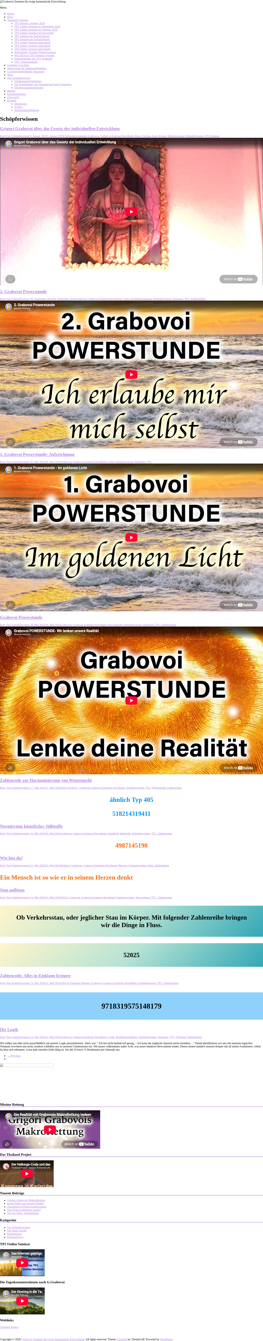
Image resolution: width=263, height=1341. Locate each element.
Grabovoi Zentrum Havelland (116, 136)
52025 (64, 897)
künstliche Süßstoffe (119, 833)
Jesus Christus (143, 136)
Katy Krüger (159, 136)
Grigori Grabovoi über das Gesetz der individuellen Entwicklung (60, 128)
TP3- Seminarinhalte (26, 61)
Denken (64, 865)
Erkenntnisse (14, 1233)
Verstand (181, 1037)
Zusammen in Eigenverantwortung (26, 1206)
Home (10, 13)
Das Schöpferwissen (18, 78)
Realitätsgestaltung (141, 298)
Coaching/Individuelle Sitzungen (25, 71)
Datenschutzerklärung (26, 110)
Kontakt (11, 100)
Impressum (20, 103)
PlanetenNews (15, 1237)
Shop (10, 74)
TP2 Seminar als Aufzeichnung (32, 39)
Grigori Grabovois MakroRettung (26, 1200)
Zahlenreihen (198, 298)
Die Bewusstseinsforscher (28, 87)
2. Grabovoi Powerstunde (23, 291)
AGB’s (18, 106)
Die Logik (9, 1029)
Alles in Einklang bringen (74, 983)
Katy (3, 136)
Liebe (126, 298)
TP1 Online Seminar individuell (32, 42)
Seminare (177, 298)
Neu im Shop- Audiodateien (23, 1213)
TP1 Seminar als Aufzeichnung (32, 36)
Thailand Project (9, 1327)
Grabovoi (93, 136)
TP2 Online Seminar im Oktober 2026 (36, 29)
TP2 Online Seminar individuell (32, 45)
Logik (111, 1037)
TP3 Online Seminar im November (34, 32)
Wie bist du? (11, 858)
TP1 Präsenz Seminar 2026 (29, 23)
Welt (150, 865)
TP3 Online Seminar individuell (32, 49)
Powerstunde (115, 624)
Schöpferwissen (194, 136)
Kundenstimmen (16, 94)
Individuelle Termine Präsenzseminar (35, 52)
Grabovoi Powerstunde (21, 617)
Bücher (11, 90)
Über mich (13, 97)
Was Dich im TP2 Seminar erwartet (34, 55)
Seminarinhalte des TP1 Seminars (33, 58)
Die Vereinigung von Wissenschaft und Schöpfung (42, 84)
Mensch (122, 865)
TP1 (186, 298)
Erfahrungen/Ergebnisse (28, 81)
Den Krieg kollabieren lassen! (24, 1209)
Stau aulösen (142, 897)
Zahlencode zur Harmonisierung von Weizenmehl (46, 780)
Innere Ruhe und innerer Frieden (25, 1203)
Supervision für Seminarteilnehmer (26, 68)
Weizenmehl (158, 787)
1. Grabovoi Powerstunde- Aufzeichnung (37, 454)
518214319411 (68, 787)
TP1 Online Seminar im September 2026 (37, 26)
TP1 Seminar (211, 136)
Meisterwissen (176, 136)
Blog (10, 16)
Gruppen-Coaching (18, 65)
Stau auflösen (12, 890)
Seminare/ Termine (17, 20)
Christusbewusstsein (74, 136)
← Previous (14, 1055)
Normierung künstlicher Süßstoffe (31, 826)
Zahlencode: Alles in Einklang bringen (35, 975)
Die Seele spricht (16, 1230)
